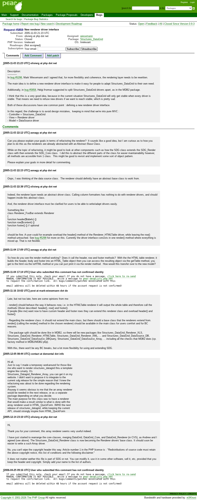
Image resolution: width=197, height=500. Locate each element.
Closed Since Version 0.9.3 (179, 23)
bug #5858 (30, 89)
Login (192, 2)
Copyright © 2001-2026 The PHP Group (23, 497)
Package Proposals (67, 14)
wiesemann (86, 36)
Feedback (151, 23)
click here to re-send (121, 276)
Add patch (53, 55)
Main (4, 14)
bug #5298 (16, 77)
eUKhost (191, 497)
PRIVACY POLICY (178, 494)
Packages (47, 14)
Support (14, 14)
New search (47, 23)
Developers (87, 14)
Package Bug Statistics (36, 19)
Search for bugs (14, 19)
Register (184, 2)
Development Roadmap (69, 23)
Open (141, 23)
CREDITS (192, 494)
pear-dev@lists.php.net (98, 278)
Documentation (30, 14)
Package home (11, 23)
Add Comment (33, 55)
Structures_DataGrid (91, 39)
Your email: (30, 48)
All (160, 23)
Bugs (99, 14)
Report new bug (30, 23)
